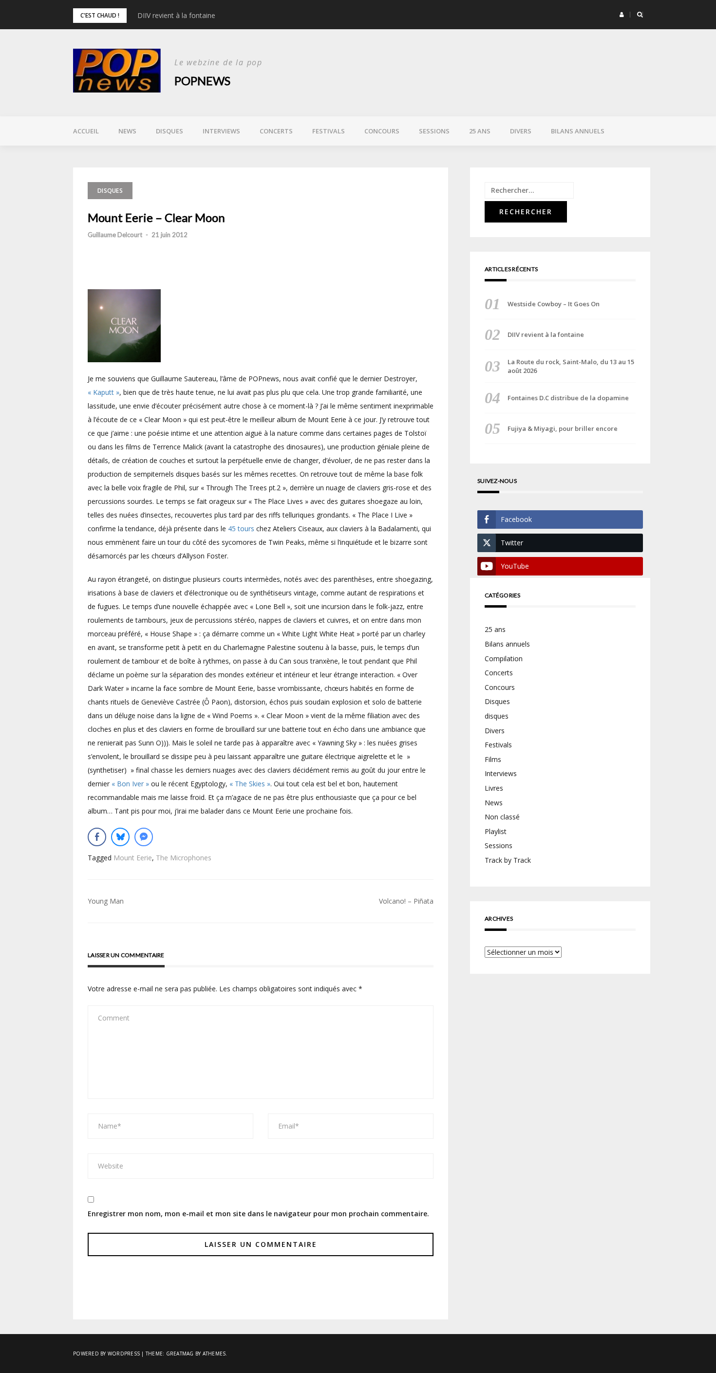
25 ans (479, 131)
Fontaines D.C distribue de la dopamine (568, 397)
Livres (494, 788)
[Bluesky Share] (120, 837)
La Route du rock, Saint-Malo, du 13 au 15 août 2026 (571, 366)
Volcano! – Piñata (406, 901)
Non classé (502, 816)
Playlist (496, 831)
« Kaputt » (103, 392)
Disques (169, 131)
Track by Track (508, 860)
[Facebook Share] (97, 837)
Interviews (221, 131)
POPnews (202, 81)
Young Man (106, 901)
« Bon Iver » (130, 783)
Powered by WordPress (106, 1353)
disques (497, 716)
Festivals (328, 131)
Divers (520, 131)
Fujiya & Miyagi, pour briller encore (563, 428)
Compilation (504, 658)
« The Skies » (249, 783)
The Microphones (183, 857)
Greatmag (180, 1353)
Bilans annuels (577, 131)
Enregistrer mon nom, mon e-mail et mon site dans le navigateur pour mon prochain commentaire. (258, 1213)
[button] (622, 15)
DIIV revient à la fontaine (176, 15)
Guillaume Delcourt (115, 235)
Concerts (276, 131)
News (127, 131)
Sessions (434, 131)
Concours (381, 131)
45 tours (241, 528)
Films (493, 759)
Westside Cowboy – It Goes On (554, 303)
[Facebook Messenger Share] (143, 837)
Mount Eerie (132, 857)
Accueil (86, 131)
